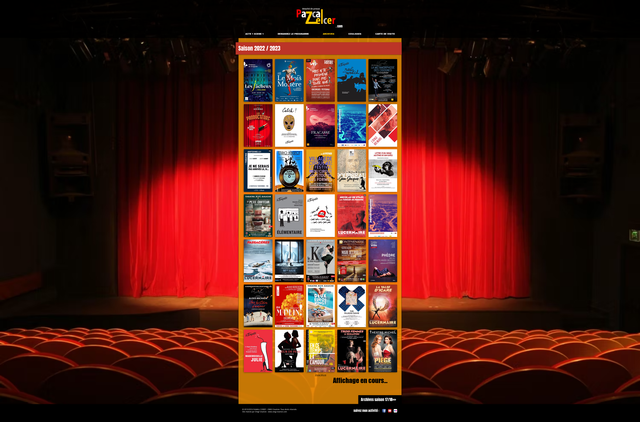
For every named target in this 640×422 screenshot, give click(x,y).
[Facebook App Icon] (384, 411)
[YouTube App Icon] (390, 411)
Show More (320, 374)
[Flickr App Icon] (395, 411)
